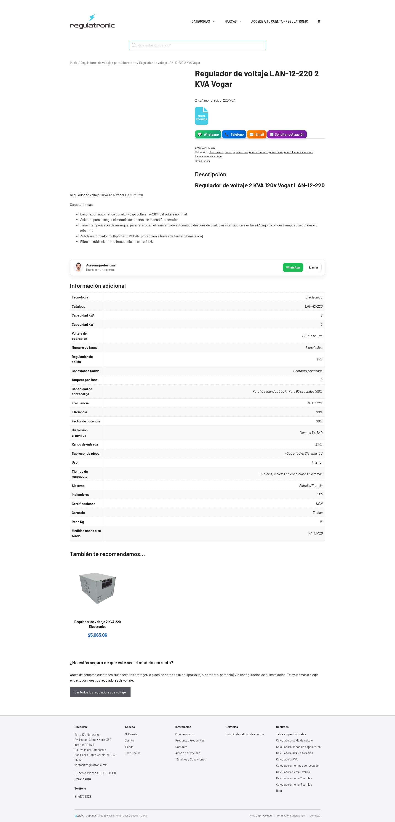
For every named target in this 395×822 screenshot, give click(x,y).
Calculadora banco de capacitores (298, 747)
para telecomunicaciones (298, 151)
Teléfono (234, 134)
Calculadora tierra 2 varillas (294, 778)
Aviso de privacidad (187, 753)
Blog (279, 790)
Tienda (129, 747)
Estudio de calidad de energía (245, 734)
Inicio (74, 62)
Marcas (230, 21)
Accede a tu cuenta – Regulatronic (279, 21)
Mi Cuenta (131, 734)
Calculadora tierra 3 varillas (294, 784)
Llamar (313, 267)
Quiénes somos (185, 734)
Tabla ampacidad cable (291, 734)
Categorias (201, 21)
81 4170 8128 (83, 796)
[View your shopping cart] (319, 21)
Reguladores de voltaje (95, 62)
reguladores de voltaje (117, 680)
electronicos (216, 151)
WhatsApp (293, 267)
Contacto (181, 747)
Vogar (206, 160)
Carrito (129, 740)
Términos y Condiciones (190, 759)
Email (256, 134)
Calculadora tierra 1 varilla (293, 772)
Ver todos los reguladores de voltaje (100, 692)
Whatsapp (208, 134)
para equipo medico (236, 151)
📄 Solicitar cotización (287, 134)
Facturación (133, 753)
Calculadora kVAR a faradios (294, 753)
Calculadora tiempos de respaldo (297, 765)
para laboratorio (125, 62)
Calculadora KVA (287, 759)
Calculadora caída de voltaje (294, 740)
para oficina (276, 151)
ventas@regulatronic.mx (91, 765)
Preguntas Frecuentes (189, 740)
